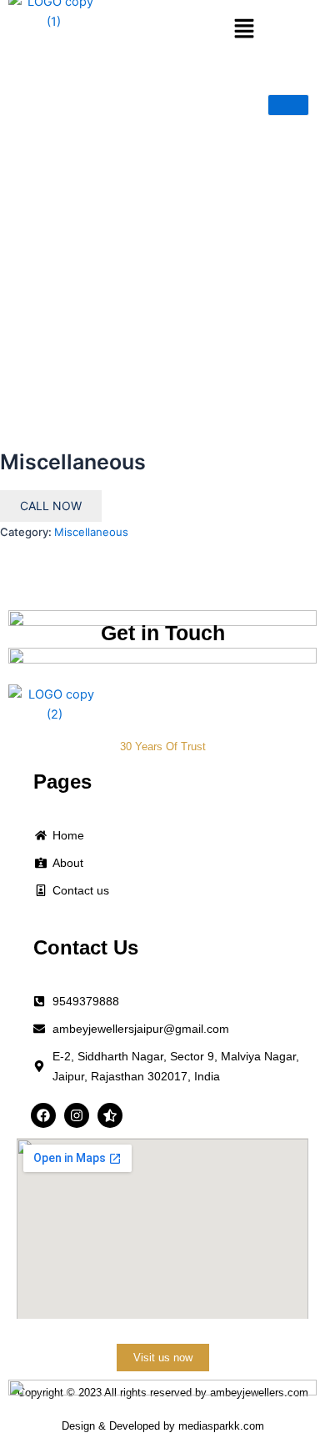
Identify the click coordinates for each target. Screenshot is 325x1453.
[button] (243, 30)
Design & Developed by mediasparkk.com (163, 1426)
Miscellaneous (91, 532)
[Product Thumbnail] (288, 105)
